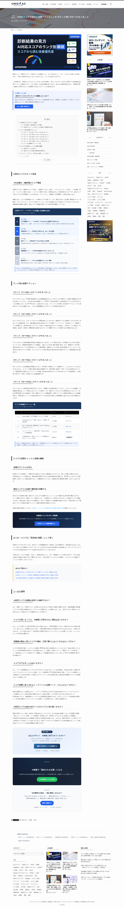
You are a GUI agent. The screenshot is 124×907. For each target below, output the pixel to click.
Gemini (99, 185)
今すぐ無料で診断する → (24, 106)
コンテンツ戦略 (93, 159)
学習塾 (100, 208)
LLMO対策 (15, 20)
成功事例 (95, 210)
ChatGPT (102, 183)
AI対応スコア (24, 820)
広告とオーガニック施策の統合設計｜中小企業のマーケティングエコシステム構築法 (96, 878)
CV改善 (108, 183)
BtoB (101, 180)
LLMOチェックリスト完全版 (40, 508)
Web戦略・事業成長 (94, 156)
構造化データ (91, 213)
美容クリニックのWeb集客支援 (26, 837)
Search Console (108, 191)
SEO (89, 194)
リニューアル (108, 202)
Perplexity (99, 191)
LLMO (34, 820)
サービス (37, 901)
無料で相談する (47, 803)
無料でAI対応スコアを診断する (47, 746)
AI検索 (30, 820)
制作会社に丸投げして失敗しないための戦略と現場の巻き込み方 (96, 860)
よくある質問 (25, 156)
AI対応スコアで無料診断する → (47, 523)
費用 (99, 216)
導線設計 (106, 208)
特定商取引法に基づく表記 (87, 901)
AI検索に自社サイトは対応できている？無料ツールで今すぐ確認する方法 (36, 572)
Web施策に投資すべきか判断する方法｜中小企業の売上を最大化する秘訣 (95, 872)
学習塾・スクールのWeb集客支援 (79, 837)
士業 (89, 208)
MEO (94, 191)
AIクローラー (91, 177)
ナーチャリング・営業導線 (96, 166)
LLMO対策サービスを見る (47, 779)
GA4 (95, 185)
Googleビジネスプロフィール (95, 188)
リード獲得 (90, 205)
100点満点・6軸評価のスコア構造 (33, 125)
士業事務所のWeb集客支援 (61, 837)
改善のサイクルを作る (30, 148)
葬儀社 (94, 216)
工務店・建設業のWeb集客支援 (98, 837)
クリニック (100, 196)
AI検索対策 (95, 180)
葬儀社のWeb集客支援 (23, 840)
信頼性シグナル (105, 205)
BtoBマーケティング (93, 183)
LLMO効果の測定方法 (56, 508)
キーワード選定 (91, 196)
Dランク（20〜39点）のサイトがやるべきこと (36, 134)
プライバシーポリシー (67, 901)
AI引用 (106, 177)
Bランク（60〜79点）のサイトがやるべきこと (36, 139)
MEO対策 (92, 153)
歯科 (97, 213)
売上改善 (94, 208)
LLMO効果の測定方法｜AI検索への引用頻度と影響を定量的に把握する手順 (37, 578)
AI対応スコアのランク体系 (29, 122)
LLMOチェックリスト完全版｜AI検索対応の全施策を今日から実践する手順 (37, 575)
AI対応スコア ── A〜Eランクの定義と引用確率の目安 (38, 127)
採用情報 (49, 901)
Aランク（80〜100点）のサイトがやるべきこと (36, 141)
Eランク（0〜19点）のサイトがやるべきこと (36, 132)
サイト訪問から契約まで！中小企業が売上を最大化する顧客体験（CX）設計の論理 (96, 854)
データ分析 (90, 202)
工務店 (89, 210)
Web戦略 (106, 194)
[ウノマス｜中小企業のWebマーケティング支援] (18, 4)
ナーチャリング (99, 202)
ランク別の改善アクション (29, 130)
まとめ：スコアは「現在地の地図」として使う (35, 153)
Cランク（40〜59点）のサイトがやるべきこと (36, 136)
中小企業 (97, 205)
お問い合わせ (57, 901)
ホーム (31, 901)
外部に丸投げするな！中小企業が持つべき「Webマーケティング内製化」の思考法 (94, 866)
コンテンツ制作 (91, 199)
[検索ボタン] (111, 4)
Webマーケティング (97, 194)
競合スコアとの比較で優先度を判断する (34, 150)
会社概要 (43, 901)
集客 (103, 216)
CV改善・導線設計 (94, 142)
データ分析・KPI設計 (94, 163)
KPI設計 (106, 188)
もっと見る (47, 159)
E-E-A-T (90, 185)
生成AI (89, 216)
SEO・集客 (92, 149)
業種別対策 (102, 210)
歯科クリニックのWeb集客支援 (44, 837)
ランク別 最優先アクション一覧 (32, 143)
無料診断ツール (104, 213)
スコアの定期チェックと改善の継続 (31, 146)
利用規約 (77, 901)
